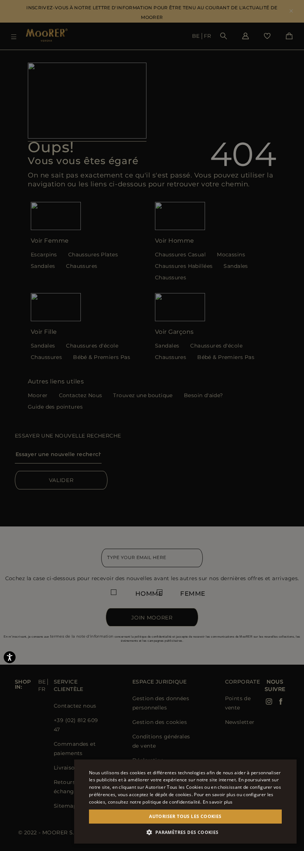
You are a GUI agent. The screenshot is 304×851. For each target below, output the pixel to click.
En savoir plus (218, 802)
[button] (185, 832)
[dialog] (152, 425)
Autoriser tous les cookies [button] (185, 816)
